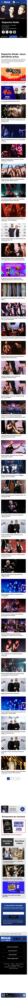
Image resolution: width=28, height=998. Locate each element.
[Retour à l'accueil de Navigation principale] (7, 2)
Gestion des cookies (13, 968)
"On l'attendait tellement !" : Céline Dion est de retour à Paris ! (13, 862)
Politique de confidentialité (10, 966)
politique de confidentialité (7, 923)
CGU (9, 965)
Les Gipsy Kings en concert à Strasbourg (11, 834)
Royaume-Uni (13, 28)
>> (18, 778)
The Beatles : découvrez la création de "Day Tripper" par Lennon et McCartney (13, 879)
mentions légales (19, 922)
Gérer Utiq (20, 966)
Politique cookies (15, 965)
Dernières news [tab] (7, 842)
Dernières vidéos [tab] (19, 842)
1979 (15, 25)
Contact (12, 963)
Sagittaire (7, 26)
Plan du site (6, 963)
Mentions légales (19, 963)
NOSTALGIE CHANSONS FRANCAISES (12, 809)
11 (12, 25)
